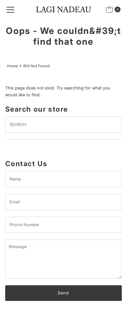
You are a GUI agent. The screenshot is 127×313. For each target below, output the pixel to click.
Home (12, 66)
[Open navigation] (10, 9)
